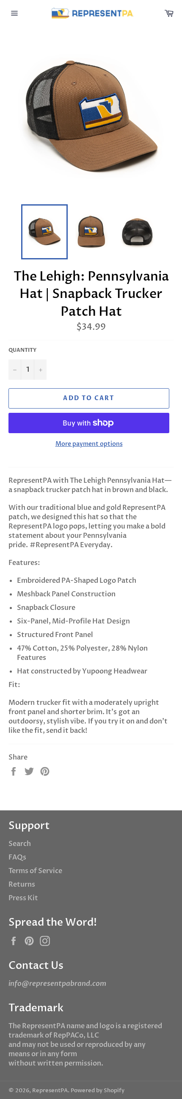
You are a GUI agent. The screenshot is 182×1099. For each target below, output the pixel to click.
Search (19, 844)
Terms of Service (35, 871)
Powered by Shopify (97, 1090)
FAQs (17, 857)
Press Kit (23, 898)
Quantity (22, 350)
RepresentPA (50, 1090)
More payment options (89, 444)
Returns (21, 884)
